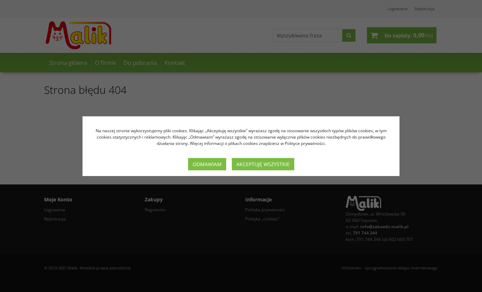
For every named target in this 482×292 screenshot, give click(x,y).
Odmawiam (207, 164)
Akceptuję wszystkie (263, 164)
